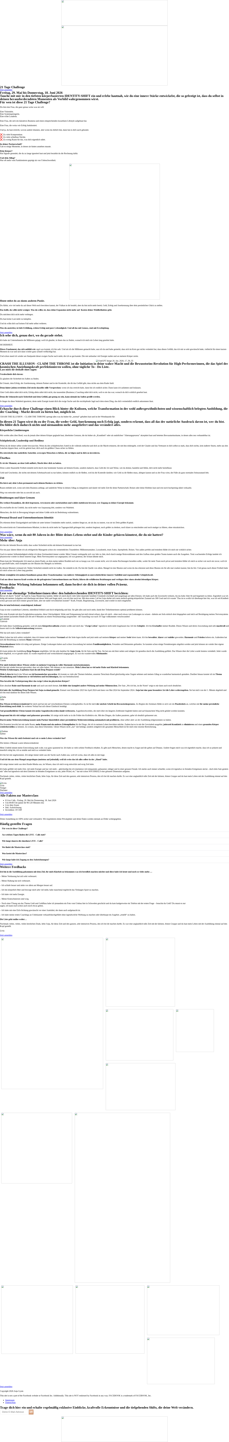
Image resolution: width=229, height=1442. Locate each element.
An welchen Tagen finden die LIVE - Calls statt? (24, 835)
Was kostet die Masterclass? (14, 853)
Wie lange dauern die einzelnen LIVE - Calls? (22, 841)
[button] (114, 788)
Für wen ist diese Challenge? (15, 828)
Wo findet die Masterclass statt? (16, 847)
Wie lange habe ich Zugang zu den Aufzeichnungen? (25, 860)
